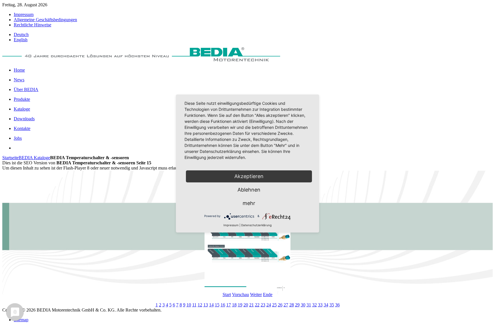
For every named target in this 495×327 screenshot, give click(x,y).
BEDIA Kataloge (34, 157)
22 (257, 304)
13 (205, 304)
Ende (267, 294)
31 (309, 304)
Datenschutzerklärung (256, 225)
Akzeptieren (249, 176)
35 (331, 304)
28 (291, 304)
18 (234, 304)
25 (274, 304)
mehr (249, 203)
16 (223, 304)
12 (200, 304)
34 (326, 304)
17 (228, 304)
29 (297, 304)
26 (280, 304)
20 (245, 304)
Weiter (256, 294)
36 (337, 304)
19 (240, 304)
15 (217, 304)
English (21, 39)
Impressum (231, 225)
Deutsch (21, 34)
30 (303, 304)
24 (268, 304)
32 (314, 304)
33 (320, 304)
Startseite (10, 157)
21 (251, 304)
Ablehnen (248, 190)
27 (286, 304)
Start (227, 294)
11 (194, 304)
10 (188, 304)
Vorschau (240, 294)
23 (263, 304)
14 (211, 304)
